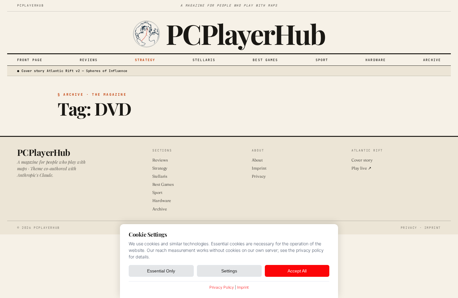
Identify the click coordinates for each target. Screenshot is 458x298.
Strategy (145, 60)
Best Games (265, 60)
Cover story (362, 159)
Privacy (258, 176)
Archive (432, 60)
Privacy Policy (221, 287)
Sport (322, 60)
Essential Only (161, 270)
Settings (229, 270)
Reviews (89, 60)
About (257, 159)
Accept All (297, 270)
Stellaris (204, 60)
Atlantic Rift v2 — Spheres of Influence (87, 71)
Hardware (375, 60)
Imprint (259, 168)
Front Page (29, 60)
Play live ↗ (361, 168)
